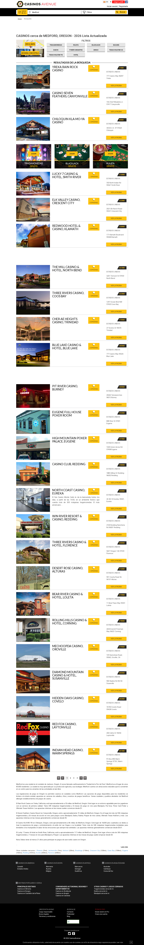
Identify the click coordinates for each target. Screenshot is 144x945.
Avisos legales (44, 914)
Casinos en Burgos (23, 891)
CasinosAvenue (74, 938)
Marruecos (78, 866)
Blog (68, 916)
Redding (26, 853)
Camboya (107, 869)
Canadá (20, 866)
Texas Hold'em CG (116, 50)
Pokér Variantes (75, 50)
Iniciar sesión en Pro (102, 912)
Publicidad (70, 914)
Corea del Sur (108, 871)
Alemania (49, 866)
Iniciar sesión (112, 6)
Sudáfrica (78, 871)
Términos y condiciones (47, 916)
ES (107, 2)
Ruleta (76, 45)
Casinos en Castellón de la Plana (28, 893)
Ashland (65, 850)
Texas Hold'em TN (56, 55)
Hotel (76, 55)
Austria (48, 869)
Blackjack (96, 45)
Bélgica (48, 871)
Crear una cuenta (101, 914)
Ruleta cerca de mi (100, 891)
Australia (107, 866)
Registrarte (123, 6)
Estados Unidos (22, 869)
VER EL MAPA (30, 44)
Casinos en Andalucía (63, 891)
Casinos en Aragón (62, 893)
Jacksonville (52, 850)
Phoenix (39, 850)
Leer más (119, 942)
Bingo (96, 50)
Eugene (125, 850)
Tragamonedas (56, 45)
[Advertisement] (72, 26)
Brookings (78, 850)
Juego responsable (45, 912)
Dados (55, 50)
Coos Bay (111, 850)
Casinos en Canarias (63, 896)
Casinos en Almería (24, 889)
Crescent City (95, 850)
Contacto (70, 912)
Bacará (116, 45)
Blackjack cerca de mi (101, 893)
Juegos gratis (118, 2)
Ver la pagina (116, 86)
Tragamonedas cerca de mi (104, 889)
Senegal (78, 869)
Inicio (20, 19)
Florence (51, 853)
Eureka (38, 853)
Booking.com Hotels (30, 53)
